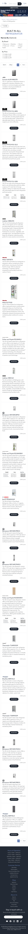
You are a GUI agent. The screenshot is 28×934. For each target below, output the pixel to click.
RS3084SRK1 (5, 621)
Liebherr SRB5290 (8, 221)
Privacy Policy (14, 904)
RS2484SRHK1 (6, 476)
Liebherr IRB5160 (8, 378)
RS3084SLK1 (5, 620)
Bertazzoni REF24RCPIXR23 (11, 564)
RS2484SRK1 (5, 475)
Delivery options (14, 869)
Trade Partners (14, 891)
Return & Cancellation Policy (14, 871)
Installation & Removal (14, 873)
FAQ (14, 900)
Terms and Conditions (14, 902)
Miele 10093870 (7, 259)
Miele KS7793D (7, 302)
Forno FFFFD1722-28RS (10, 111)
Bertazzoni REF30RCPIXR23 (11, 749)
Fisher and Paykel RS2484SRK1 (12, 453)
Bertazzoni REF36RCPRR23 (11, 782)
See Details (14, 94)
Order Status (14, 867)
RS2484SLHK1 (6, 474)
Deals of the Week (14, 884)
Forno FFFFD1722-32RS (10, 181)
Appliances (14, 882)
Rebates (14, 886)
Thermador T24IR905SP (10, 645)
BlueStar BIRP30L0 (8, 816)
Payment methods (14, 906)
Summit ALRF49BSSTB (10, 79)
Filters (5, 26)
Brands (14, 889)
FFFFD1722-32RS (6, 198)
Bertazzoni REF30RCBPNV (11, 415)
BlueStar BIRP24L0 (8, 679)
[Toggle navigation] (3, 4)
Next (23, 64)
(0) (25, 3)
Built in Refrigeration (12, 19)
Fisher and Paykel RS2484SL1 (12, 339)
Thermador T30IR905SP (10, 716)
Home (3, 19)
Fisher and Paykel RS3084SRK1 (12, 598)
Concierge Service (14, 875)
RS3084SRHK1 (6, 622)
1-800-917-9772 (14, 8)
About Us (14, 897)
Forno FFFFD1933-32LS (10, 144)
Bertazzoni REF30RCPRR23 (11, 531)
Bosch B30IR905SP (8, 499)
